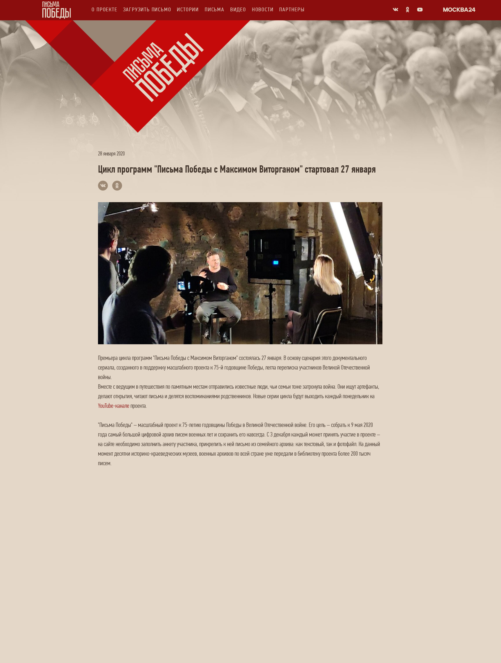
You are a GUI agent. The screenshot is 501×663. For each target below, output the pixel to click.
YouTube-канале (113, 405)
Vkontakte (395, 9)
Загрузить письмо (147, 9)
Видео (238, 9)
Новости (263, 9)
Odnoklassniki (407, 9)
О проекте (104, 9)
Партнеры (291, 9)
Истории (188, 9)
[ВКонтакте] (103, 186)
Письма (214, 9)
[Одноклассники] (117, 186)
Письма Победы (56, 10)
